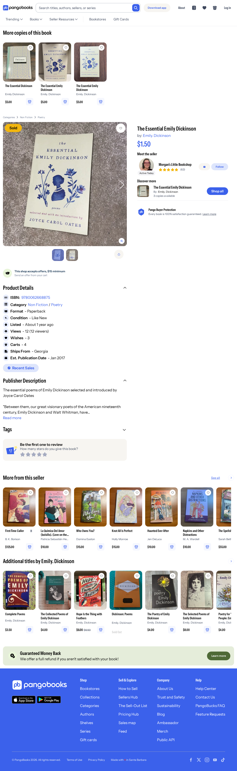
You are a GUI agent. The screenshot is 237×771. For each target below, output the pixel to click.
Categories (9, 117)
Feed (122, 731)
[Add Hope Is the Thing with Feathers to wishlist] (101, 576)
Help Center (206, 688)
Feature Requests (210, 714)
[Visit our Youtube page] (215, 760)
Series (85, 731)
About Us (165, 688)
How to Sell (128, 688)
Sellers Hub (128, 697)
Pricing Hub (128, 714)
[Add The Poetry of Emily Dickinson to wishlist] (173, 576)
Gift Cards (121, 19)
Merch (162, 731)
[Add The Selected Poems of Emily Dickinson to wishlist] (208, 576)
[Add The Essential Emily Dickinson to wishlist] (120, 128)
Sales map (127, 723)
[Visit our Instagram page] (207, 760)
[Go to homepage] (18, 8)
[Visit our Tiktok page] (223, 760)
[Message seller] (204, 166)
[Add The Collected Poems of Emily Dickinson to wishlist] (66, 576)
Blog (161, 714)
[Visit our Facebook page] (191, 760)
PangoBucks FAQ (210, 705)
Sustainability (168, 705)
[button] (65, 288)
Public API (166, 740)
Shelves (86, 723)
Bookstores (97, 19)
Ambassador (168, 723)
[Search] (136, 7)
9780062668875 (35, 297)
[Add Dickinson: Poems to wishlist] (137, 576)
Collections (89, 697)
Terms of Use (74, 760)
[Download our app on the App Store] (24, 700)
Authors (87, 714)
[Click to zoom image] (65, 184)
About (181, 8)
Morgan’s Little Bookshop (175, 164)
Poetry (41, 117)
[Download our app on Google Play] (49, 699)
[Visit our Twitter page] (199, 760)
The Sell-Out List (132, 705)
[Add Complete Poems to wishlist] (30, 576)
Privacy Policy (96, 760)
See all (215, 477)
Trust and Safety (171, 697)
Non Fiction (26, 117)
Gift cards (88, 740)
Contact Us (205, 697)
